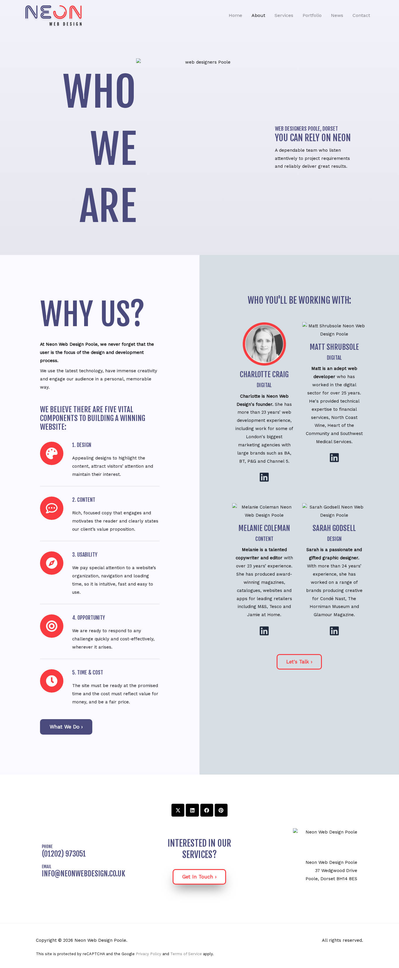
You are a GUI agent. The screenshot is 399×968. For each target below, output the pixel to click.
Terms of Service (186, 954)
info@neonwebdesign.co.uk (83, 873)
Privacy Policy (148, 954)
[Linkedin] (264, 477)
